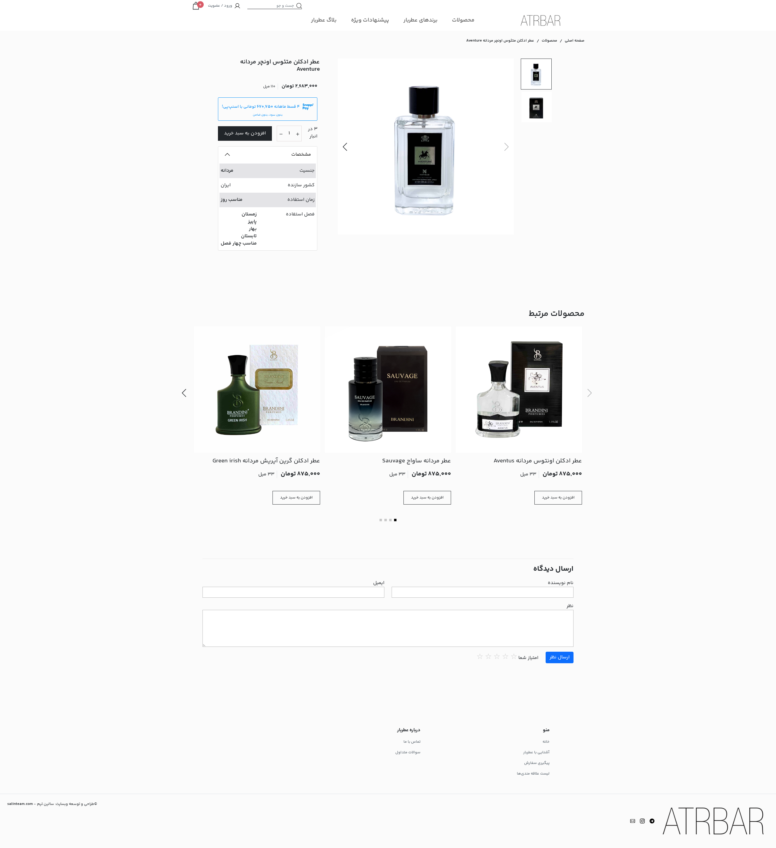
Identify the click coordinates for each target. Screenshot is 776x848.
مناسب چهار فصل (239, 243)
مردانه (227, 170)
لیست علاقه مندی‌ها (533, 774)
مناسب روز (231, 200)
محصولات (463, 20)
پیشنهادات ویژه (370, 20)
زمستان (249, 214)
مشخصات (301, 154)
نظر (570, 606)
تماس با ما (411, 742)
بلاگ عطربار (323, 20)
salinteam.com (20, 804)
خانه (546, 742)
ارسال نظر (560, 657)
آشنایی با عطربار (536, 752)
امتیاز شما (528, 658)
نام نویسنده (561, 583)
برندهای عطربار (420, 20)
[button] (345, 146)
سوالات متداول (407, 752)
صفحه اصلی (574, 41)
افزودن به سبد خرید (245, 133)
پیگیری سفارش (537, 763)
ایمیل (378, 583)
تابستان (249, 236)
